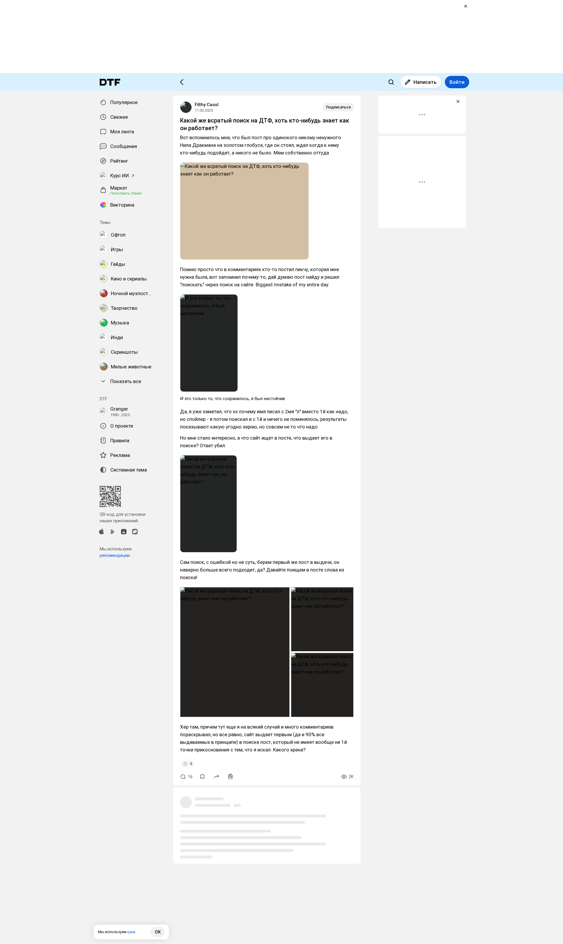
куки (131, 932)
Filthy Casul (206, 104)
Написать (425, 82)
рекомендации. (115, 555)
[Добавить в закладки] (202, 777)
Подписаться (338, 107)
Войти (457, 82)
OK (158, 932)
